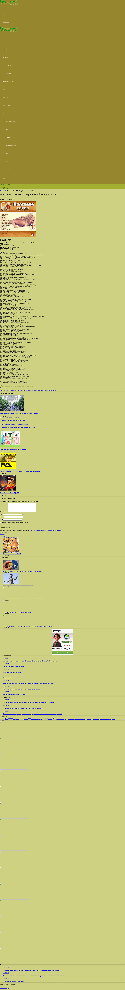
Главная (2, 191)
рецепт (101, 719)
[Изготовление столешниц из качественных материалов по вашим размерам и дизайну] (14, 931)
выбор (37, 719)
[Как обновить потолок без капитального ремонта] (14, 882)
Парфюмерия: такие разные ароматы (13, 449)
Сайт (1, 519)
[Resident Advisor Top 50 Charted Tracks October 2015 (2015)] (8, 468)
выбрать (40, 719)
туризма (112, 719)
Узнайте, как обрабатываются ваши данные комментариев (45, 530)
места (50, 719)
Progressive (33, 719)
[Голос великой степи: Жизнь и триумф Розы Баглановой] (11, 583)
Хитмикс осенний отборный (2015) (12, 554)
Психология (7, 105)
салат (104, 719)
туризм (107, 719)
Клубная (8, 137)
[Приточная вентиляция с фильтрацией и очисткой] (14, 424)
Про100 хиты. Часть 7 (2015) (9, 493)
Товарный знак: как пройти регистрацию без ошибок (17, 612)
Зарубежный (17, 386)
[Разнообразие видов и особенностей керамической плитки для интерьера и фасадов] (14, 801)
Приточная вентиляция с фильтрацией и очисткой (17, 427)
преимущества (70, 719)
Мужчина (8, 73)
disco (7, 386)
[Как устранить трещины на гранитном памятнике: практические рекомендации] (14, 915)
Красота (5, 57)
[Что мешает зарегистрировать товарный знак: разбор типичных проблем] (11, 570)
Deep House (16, 719)
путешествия (95, 719)
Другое (8, 169)
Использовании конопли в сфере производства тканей (19, 413)
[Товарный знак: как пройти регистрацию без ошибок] (11, 611)
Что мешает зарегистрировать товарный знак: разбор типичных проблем (22, 571)
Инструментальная (11, 145)
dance (4, 386)
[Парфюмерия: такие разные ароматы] (10, 446)
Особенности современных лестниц (12, 420)
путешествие (82, 719)
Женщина (8, 65)
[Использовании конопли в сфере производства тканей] (12, 410)
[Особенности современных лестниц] (10, 417)
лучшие (45, 719)
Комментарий (4, 511)
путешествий (88, 719)
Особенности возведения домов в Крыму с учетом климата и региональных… (24, 598)
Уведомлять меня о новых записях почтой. (13, 525)
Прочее (5, 113)
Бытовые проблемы (9, 81)
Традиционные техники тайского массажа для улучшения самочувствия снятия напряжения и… (29, 626)
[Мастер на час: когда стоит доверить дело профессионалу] (14, 898)
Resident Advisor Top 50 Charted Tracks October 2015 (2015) (20, 471)
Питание (6, 97)
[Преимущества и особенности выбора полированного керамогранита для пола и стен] (14, 817)
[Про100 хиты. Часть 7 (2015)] (8, 490)
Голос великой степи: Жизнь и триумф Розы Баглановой (18, 585)
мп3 (23, 386)
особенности (59, 719)
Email (2, 517)
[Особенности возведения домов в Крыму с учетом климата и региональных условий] (11, 597)
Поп (7, 129)
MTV (10, 386)
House (7, 153)
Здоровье (6, 49)
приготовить (76, 719)
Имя (1, 514)
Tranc (7, 161)
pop (13, 386)
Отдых (5, 89)
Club (6, 719)
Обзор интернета (10, 121)
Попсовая (26, 386)
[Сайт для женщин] (9, 4)
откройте (64, 719)
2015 (1, 386)
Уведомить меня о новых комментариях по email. (15, 522)
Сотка (31, 386)
